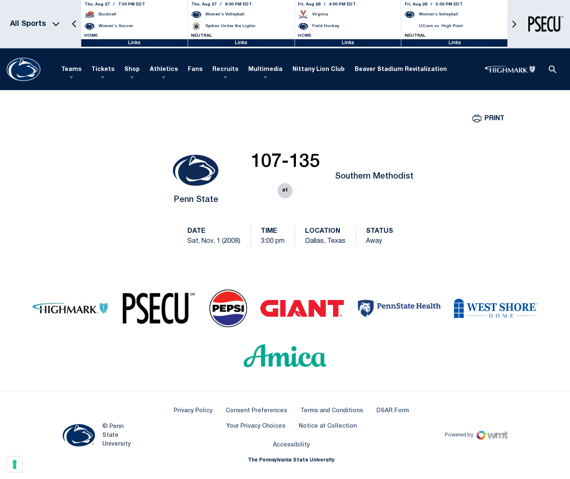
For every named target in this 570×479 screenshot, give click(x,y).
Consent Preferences (256, 410)
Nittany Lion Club (319, 69)
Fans (195, 69)
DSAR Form (392, 410)
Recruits (225, 69)
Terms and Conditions (331, 410)
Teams (71, 69)
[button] (74, 24)
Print (494, 118)
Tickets (102, 69)
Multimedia (265, 69)
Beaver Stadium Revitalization (401, 69)
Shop (132, 69)
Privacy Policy (193, 410)
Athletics (164, 69)
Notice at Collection (328, 426)
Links (134, 42)
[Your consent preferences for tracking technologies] (15, 464)
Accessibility (291, 445)
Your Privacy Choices (255, 426)
